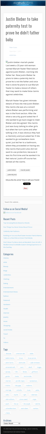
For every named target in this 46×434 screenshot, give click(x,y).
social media (7, 330)
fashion (6, 296)
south (7, 404)
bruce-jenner (32, 358)
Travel (5, 334)
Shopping (6, 325)
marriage (8, 390)
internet (6, 313)
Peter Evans (13, 47)
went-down (24, 408)
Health (5, 309)
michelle (19, 390)
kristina (8, 385)
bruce (21, 358)
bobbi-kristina (10, 358)
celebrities (12, 55)
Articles (6, 258)
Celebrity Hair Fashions (11, 231)
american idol (20, 354)
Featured (6, 300)
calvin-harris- (10, 363)
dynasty (8, 372)
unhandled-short (11, 408)
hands (17, 376)
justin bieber (12, 170)
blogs (5, 271)
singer (35, 399)
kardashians (33, 381)
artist (5, 262)
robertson (34, 395)
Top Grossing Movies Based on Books (16, 223)
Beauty (5, 266)
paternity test (12, 175)
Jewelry (5, 317)
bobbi (31, 354)
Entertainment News (10, 292)
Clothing (6, 279)
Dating (5, 283)
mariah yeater (25, 170)
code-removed (35, 363)
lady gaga (18, 385)
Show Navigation (36, 21)
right (24, 395)
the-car (16, 404)
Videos (5, 342)
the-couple (27, 404)
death (30, 367)
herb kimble (28, 376)
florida (25, 372)
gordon (8, 376)
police (37, 390)
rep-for (16, 395)
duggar (39, 367)
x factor (8, 413)
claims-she (22, 363)
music (5, 321)
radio (7, 395)
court (21, 367)
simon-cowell (23, 399)
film (16, 372)
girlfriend (35, 372)
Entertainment (8, 288)
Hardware (6, 304)
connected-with (10, 367)
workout (35, 408)
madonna (29, 385)
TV (4, 338)
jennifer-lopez (20, 381)
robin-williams (10, 399)
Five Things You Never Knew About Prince (17, 227)
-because (8, 354)
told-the (37, 404)
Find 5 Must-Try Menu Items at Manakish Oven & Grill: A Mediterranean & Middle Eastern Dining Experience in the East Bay (22, 244)
